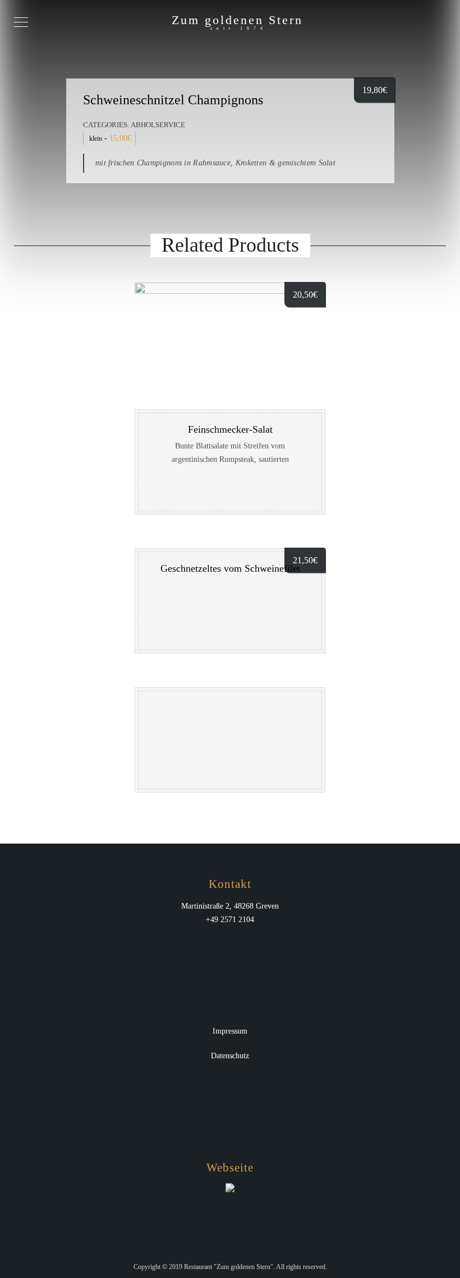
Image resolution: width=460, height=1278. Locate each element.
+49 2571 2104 (230, 919)
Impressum (230, 1031)
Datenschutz (230, 1056)
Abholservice (158, 125)
